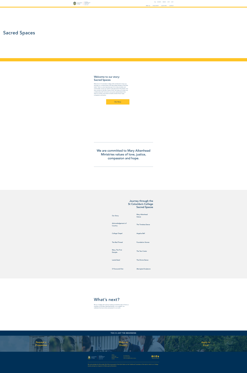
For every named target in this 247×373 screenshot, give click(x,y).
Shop (172, 1)
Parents (164, 1)
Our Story (117, 102)
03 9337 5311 (127, 355)
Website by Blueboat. (155, 358)
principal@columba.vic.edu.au (131, 358)
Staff (168, 1)
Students (159, 1)
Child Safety (156, 5)
